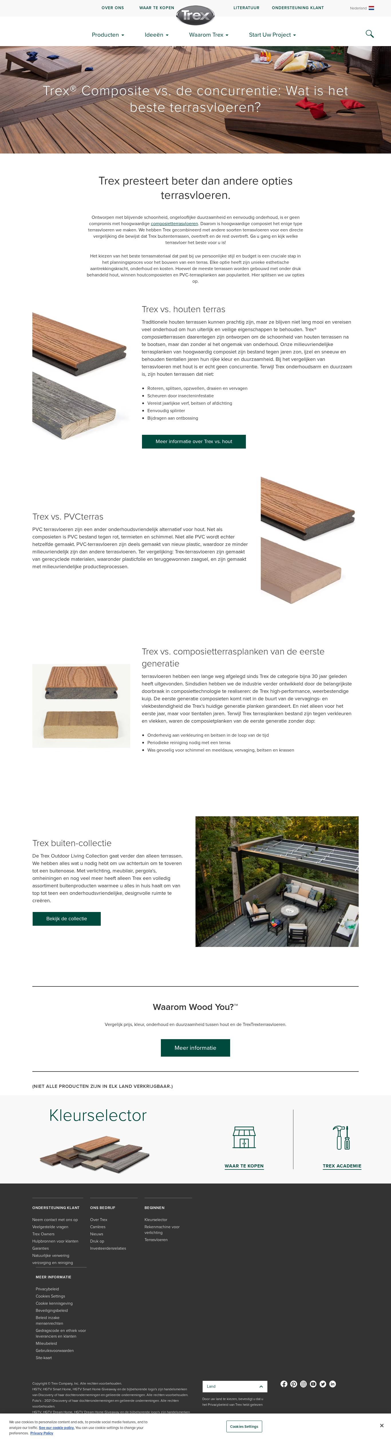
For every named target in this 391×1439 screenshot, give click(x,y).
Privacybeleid (47, 1289)
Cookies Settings (244, 1426)
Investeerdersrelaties (108, 1248)
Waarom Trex (206, 34)
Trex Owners (43, 1234)
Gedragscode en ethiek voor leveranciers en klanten (61, 1333)
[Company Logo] (195, 15)
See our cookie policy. (56, 1427)
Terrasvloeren (156, 1240)
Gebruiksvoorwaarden (55, 1351)
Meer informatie (195, 1047)
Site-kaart (44, 1358)
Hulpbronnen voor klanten (55, 1241)
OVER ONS (113, 8)
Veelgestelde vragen (50, 1227)
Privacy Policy (41, 1433)
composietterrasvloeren (174, 223)
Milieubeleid (46, 1343)
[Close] (382, 1425)
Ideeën (154, 34)
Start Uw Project (270, 34)
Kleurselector (156, 1220)
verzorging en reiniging (52, 1263)
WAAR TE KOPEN (156, 8)
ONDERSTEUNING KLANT (298, 8)
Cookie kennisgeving (54, 1303)
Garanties (40, 1248)
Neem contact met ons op (55, 1220)
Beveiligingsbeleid (52, 1311)
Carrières (97, 1227)
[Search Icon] (370, 34)
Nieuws (96, 1234)
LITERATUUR (247, 8)
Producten (105, 34)
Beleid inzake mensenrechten (49, 1320)
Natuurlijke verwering (50, 1256)
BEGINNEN (154, 1207)
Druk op (97, 1241)
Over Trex (98, 1220)
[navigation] (195, 8)
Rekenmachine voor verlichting (162, 1230)
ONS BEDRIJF (102, 1207)
